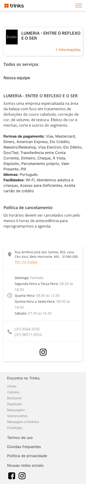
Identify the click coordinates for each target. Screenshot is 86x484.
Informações (69, 49)
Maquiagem (16, 410)
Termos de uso (20, 437)
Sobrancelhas (17, 416)
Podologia (14, 428)
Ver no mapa (26, 261)
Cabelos (13, 392)
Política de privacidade (27, 455)
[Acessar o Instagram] (43, 352)
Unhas (12, 386)
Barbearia (14, 398)
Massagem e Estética (23, 422)
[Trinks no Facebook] (11, 475)
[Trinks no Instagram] (22, 475)
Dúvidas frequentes (24, 446)
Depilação (14, 404)
